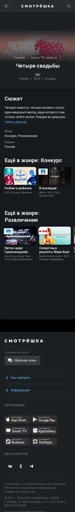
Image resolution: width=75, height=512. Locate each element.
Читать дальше (16, 122)
